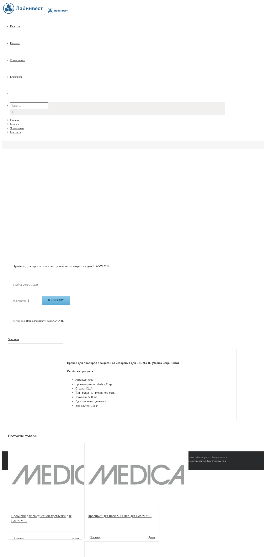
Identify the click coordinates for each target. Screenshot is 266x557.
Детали (75, 537)
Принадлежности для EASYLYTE (45, 320)
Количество (19, 300)
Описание (13, 339)
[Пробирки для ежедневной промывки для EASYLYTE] (45, 476)
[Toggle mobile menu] (3, 138)
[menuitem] (120, 26)
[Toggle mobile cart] (5, 138)
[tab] (35, 339)
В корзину (56, 300)
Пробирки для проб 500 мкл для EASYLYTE (119, 516)
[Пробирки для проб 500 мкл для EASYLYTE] (121, 476)
